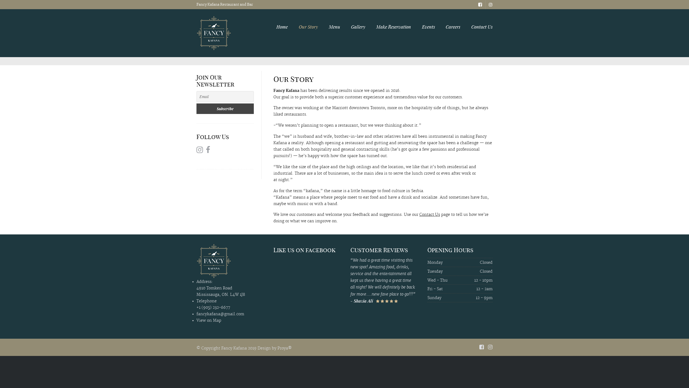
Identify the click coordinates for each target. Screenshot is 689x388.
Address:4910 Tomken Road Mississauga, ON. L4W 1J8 (220, 288)
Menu (334, 27)
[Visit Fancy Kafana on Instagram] (199, 151)
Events (428, 27)
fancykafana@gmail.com (220, 314)
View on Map (208, 320)
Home (282, 27)
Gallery (358, 27)
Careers (453, 27)
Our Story (308, 27)
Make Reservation (393, 27)
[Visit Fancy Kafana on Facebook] (208, 151)
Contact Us (482, 27)
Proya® (284, 348)
